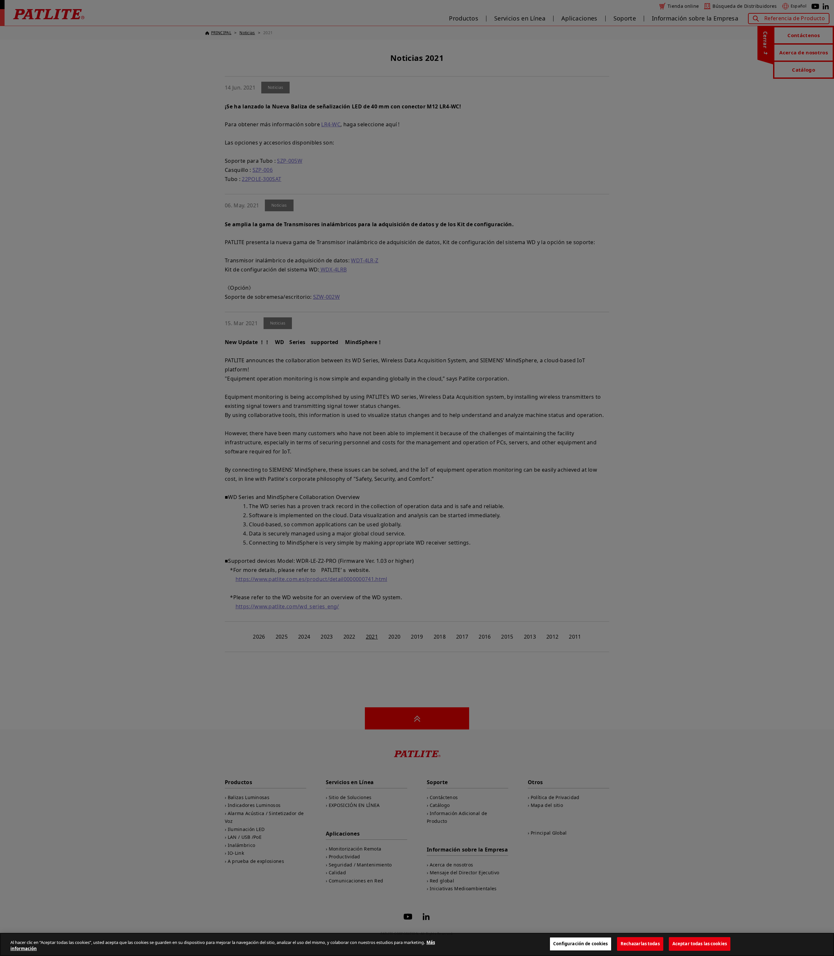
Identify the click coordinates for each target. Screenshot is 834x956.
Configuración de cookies (580, 944)
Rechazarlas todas (640, 944)
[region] (417, 944)
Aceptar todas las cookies (699, 944)
